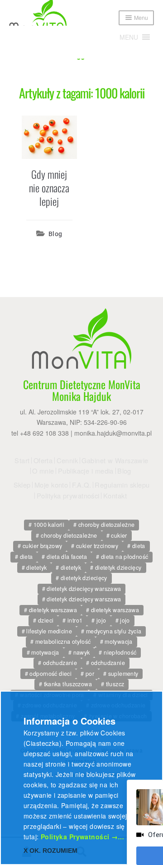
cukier (119, 535)
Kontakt (115, 496)
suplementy (123, 674)
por (90, 674)
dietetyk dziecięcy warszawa (84, 589)
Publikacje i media (86, 471)
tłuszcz (115, 684)
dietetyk (36, 567)
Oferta (43, 460)
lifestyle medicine (49, 631)
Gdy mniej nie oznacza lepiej (49, 188)
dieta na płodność (124, 557)
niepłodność (120, 652)
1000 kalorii (49, 525)
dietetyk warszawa (53, 610)
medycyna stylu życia (114, 631)
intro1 (74, 620)
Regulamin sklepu (122, 485)
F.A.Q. (81, 485)
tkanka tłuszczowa (68, 684)
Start (21, 460)
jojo (101, 620)
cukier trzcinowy (97, 546)
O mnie (43, 471)
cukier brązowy (42, 546)
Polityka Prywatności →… (83, 836)
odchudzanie (60, 663)
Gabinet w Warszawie (115, 460)
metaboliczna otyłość (63, 641)
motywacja (118, 641)
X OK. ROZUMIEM (50, 850)
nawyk (81, 652)
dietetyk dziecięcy (118, 567)
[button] (129, 37)
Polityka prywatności (68, 496)
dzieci (45, 620)
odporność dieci (50, 674)
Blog (55, 233)
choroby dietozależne (106, 525)
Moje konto (51, 485)
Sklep (22, 485)
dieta (138, 546)
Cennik (67, 460)
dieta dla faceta (67, 557)
